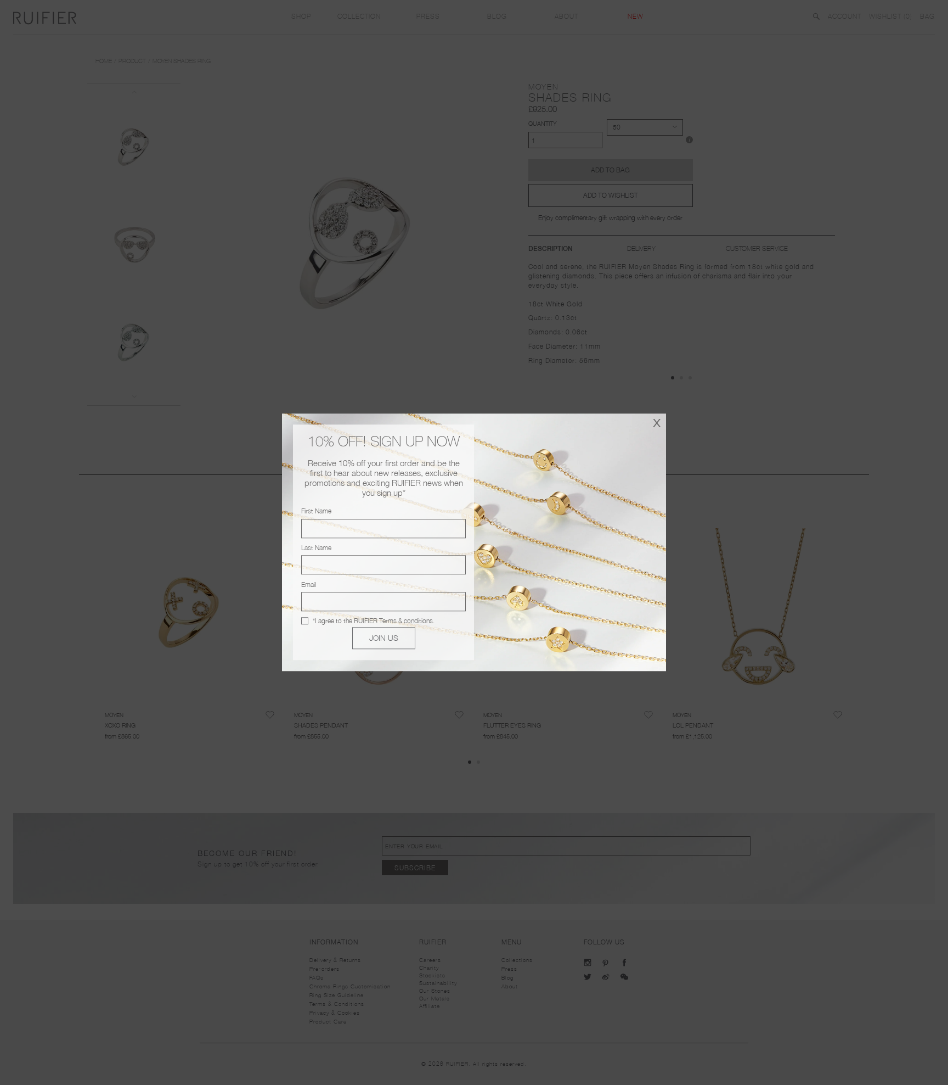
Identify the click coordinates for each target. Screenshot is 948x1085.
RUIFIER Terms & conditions (393, 621)
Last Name (316, 548)
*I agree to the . (374, 621)
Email (308, 584)
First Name (316, 511)
